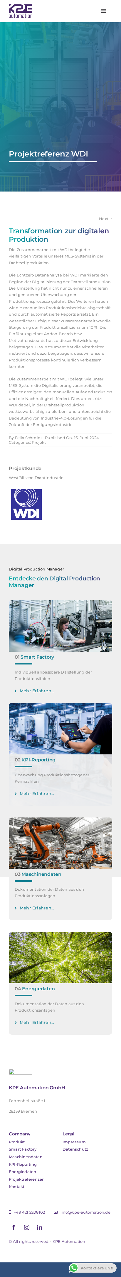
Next (103, 218)
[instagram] (27, 1227)
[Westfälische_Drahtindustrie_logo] (26, 488)
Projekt (39, 442)
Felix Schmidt (28, 437)
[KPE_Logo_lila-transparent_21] (20, 6)
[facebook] (14, 1227)
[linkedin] (40, 1227)
